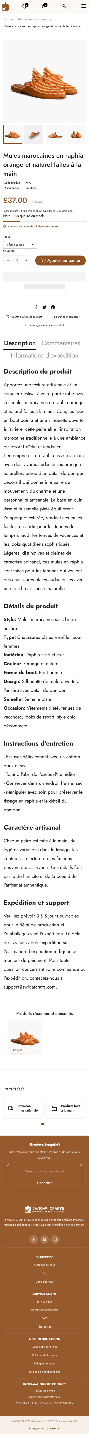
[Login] (63, 6)
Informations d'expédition (44, 355)
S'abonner (44, 1183)
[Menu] (83, 6)
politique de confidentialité (44, 1372)
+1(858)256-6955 (44, 1391)
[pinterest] (44, 1239)
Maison (9, 19)
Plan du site (44, 1327)
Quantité (9, 251)
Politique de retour (44, 1363)
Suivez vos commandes (44, 1310)
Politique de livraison (44, 1355)
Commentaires (61, 343)
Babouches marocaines (33, 19)
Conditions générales (44, 1347)
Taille (6, 236)
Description (20, 343)
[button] (44, 277)
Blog (44, 1273)
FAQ (44, 1318)
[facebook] (33, 1239)
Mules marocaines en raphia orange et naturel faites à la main (43, 26)
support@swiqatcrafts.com (30, 987)
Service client (44, 1301)
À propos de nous (44, 1265)
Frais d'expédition (31, 211)
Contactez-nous (45, 1282)
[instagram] (55, 1239)
